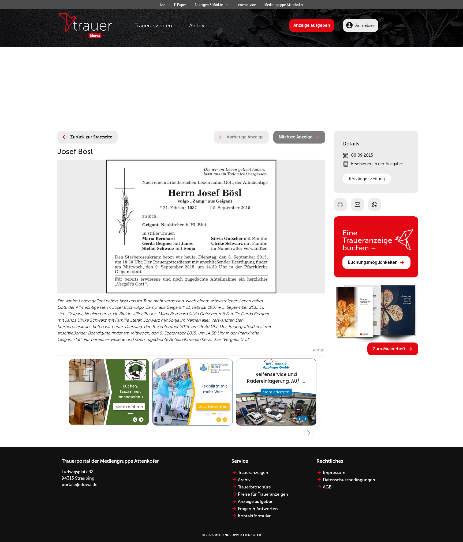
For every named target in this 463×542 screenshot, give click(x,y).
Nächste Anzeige (295, 137)
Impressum (334, 472)
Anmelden (365, 25)
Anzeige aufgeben (311, 25)
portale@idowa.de (80, 484)
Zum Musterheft (389, 349)
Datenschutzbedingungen (349, 479)
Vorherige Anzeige (245, 137)
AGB (327, 487)
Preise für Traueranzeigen (263, 494)
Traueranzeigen (153, 25)
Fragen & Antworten (258, 508)
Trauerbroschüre (254, 487)
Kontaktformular (254, 516)
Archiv (196, 25)
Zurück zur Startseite (91, 137)
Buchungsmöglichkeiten (373, 262)
